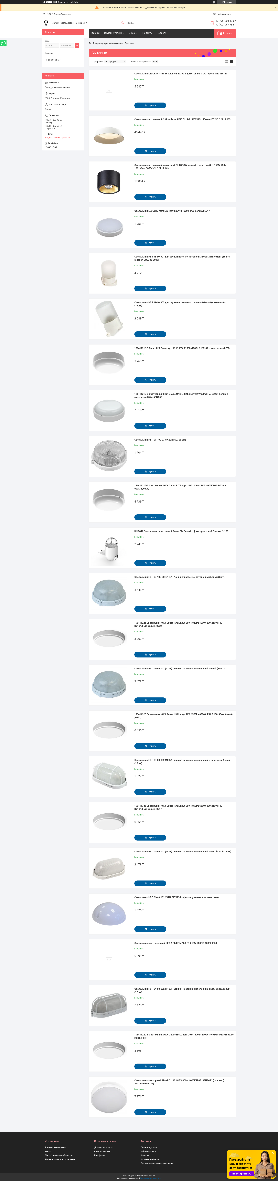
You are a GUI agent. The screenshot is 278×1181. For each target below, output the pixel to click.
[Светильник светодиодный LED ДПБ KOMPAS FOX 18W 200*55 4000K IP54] (109, 960)
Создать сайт (63, 2)
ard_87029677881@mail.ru (57, 137)
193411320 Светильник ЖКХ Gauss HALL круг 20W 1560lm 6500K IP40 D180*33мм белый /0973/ (183, 716)
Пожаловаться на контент (151, 1178)
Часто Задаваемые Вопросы (59, 1155)
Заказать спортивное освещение (157, 1163)
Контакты (147, 33)
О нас (132, 33)
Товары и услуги (113, 33)
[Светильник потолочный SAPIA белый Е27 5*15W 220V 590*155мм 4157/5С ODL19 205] (109, 136)
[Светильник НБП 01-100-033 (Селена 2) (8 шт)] (109, 456)
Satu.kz (152, 1176)
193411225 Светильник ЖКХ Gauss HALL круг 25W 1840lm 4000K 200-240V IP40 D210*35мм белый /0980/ (178, 624)
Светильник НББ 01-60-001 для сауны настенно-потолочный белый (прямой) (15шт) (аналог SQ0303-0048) (182, 258)
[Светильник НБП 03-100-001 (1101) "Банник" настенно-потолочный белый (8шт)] (109, 594)
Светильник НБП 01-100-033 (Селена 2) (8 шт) (160, 439)
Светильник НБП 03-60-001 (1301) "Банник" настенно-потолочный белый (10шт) (179, 668)
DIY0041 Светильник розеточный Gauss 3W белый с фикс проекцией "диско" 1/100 (181, 531)
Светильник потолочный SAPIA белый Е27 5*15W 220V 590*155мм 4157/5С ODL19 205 (182, 119)
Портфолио (99, 1155)
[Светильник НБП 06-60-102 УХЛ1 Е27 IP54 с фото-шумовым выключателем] (109, 914)
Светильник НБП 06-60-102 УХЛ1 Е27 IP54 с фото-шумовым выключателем (177, 897)
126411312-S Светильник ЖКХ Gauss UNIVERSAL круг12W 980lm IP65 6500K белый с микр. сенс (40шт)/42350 (181, 396)
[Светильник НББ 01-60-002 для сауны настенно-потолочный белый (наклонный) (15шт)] (109, 319)
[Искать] (122, 23)
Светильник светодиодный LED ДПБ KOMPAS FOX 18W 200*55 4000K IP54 (175, 943)
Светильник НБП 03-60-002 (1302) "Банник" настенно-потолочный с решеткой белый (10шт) (182, 762)
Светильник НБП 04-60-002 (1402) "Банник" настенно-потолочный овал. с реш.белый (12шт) (182, 990)
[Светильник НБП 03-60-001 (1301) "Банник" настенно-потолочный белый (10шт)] (109, 685)
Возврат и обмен (102, 1151)
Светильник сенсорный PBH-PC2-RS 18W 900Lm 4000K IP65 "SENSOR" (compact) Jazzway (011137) (179, 1082)
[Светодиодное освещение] (46, 23)
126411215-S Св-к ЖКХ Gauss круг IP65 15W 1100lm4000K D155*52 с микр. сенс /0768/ (182, 348)
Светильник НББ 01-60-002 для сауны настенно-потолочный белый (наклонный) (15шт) (179, 304)
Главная (95, 33)
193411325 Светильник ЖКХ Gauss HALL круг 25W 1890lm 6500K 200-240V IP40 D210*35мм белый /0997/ (178, 807)
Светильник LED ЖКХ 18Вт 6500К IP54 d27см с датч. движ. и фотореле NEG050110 (180, 73)
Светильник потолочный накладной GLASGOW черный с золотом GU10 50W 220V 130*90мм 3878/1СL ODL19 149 (180, 167)
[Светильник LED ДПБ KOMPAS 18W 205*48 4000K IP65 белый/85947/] (109, 227)
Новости (161, 33)
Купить (152, 105)
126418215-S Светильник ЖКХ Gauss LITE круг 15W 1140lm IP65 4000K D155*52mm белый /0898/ (180, 487)
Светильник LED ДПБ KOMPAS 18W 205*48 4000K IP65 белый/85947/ (172, 211)
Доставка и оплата (103, 1147)
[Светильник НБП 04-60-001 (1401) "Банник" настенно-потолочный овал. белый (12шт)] (109, 868)
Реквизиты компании (55, 1147)
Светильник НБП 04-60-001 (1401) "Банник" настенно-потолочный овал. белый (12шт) (182, 851)
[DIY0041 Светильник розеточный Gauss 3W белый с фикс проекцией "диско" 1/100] (109, 548)
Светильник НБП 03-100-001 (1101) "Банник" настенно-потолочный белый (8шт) (179, 577)
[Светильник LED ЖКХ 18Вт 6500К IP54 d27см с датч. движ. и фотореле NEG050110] (109, 90)
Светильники (116, 43)
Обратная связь (149, 1151)
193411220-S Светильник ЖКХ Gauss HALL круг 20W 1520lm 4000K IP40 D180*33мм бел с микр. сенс (184, 1036)
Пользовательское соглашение (60, 1159)
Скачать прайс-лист (150, 1159)
